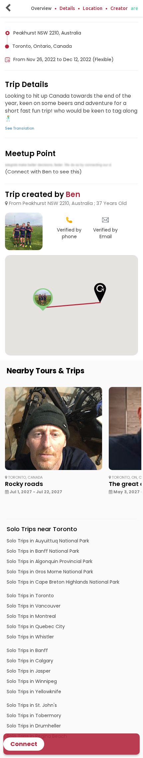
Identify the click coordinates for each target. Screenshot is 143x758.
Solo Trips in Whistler (30, 636)
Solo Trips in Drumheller (34, 725)
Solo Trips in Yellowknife (34, 691)
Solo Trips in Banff (27, 650)
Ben (73, 194)
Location (92, 8)
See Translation (19, 128)
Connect (23, 744)
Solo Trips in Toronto (30, 595)
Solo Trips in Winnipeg (32, 681)
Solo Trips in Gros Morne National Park (50, 571)
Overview (41, 8)
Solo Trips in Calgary (30, 660)
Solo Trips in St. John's (32, 705)
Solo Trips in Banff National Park (43, 551)
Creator (119, 8)
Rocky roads (24, 484)
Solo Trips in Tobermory (34, 715)
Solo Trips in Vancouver (34, 606)
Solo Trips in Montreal (31, 616)
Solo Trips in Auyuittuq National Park (48, 540)
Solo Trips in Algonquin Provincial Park (49, 561)
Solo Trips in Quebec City (36, 626)
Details (67, 8)
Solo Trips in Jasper (29, 671)
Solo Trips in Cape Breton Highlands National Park (63, 582)
